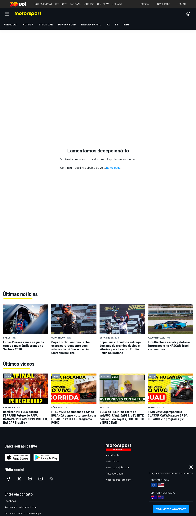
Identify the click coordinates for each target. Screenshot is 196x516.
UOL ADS (117, 4)
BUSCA (144, 4)
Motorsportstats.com (118, 479)
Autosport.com (114, 473)
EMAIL (182, 4)
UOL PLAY (103, 4)
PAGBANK (75, 4)
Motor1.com (112, 461)
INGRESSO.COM (43, 4)
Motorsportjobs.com (118, 467)
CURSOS (89, 4)
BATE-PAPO (163, 4)
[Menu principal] (7, 14)
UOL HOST (61, 4)
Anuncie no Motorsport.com (21, 507)
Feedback (10, 500)
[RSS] (51, 479)
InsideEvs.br (113, 455)
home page (113, 167)
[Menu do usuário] (188, 14)
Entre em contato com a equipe (23, 513)
